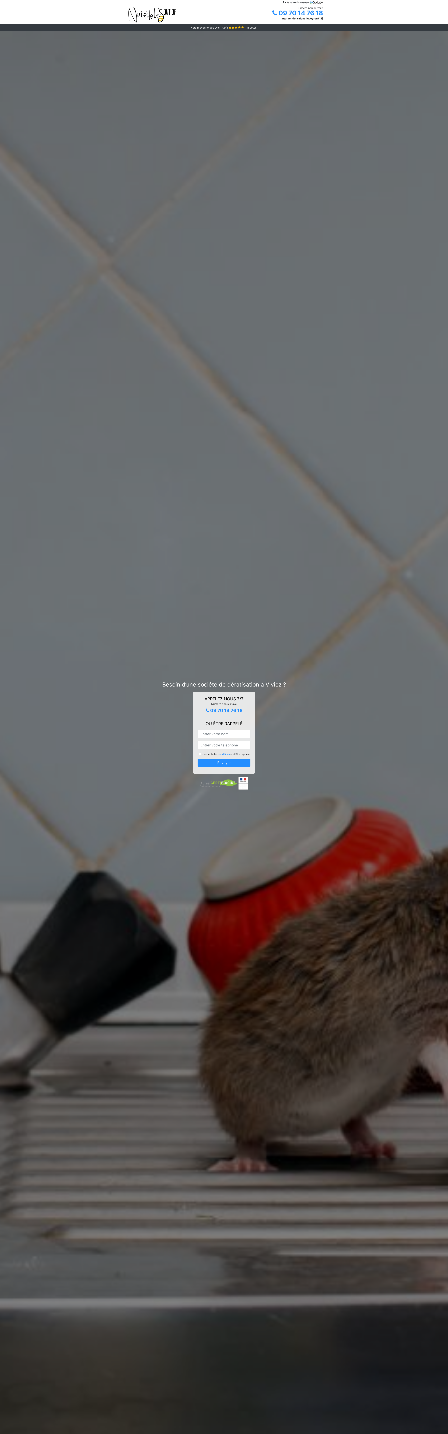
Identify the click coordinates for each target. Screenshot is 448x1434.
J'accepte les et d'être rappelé (226, 754)
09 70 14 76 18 (300, 13)
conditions (224, 754)
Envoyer (224, 763)
